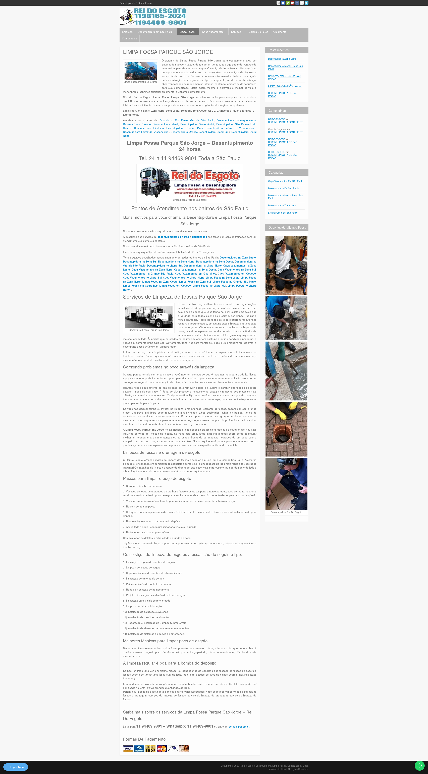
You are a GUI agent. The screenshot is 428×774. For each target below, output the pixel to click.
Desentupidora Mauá (165, 124)
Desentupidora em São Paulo (155, 31)
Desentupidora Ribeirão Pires (184, 128)
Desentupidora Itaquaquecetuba (236, 120)
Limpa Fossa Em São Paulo (283, 212)
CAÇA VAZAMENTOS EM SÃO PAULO (284, 77)
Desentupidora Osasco (184, 132)
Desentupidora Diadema (149, 128)
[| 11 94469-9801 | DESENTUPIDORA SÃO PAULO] (153, 16)
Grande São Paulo (202, 120)
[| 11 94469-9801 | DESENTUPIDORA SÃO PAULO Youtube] (292, 3)
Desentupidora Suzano (137, 124)
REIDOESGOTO (276, 119)
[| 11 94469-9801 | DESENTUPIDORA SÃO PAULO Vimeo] (302, 3)
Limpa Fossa (187, 31)
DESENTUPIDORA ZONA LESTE (285, 122)
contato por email (239, 726)
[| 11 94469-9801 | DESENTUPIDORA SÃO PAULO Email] (283, 3)
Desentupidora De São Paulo (283, 188)
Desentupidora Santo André (197, 124)
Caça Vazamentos (213, 31)
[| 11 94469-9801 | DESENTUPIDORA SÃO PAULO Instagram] (278, 3)
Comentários (129, 38)
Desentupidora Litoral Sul (213, 132)
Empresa (127, 31)
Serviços (236, 31)
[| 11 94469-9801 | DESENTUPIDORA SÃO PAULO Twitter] (306, 3)
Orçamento (279, 31)
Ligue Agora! (17, 767)
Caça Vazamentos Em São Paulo (285, 181)
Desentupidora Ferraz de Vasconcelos (231, 128)
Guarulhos (166, 120)
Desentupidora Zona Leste (282, 58)
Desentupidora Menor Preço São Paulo (285, 67)
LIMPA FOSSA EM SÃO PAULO (284, 85)
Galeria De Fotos (258, 31)
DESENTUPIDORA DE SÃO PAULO (282, 94)
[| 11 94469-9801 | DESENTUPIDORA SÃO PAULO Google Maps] (288, 3)
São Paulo (181, 120)
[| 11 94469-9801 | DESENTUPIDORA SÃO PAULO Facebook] (297, 3)
